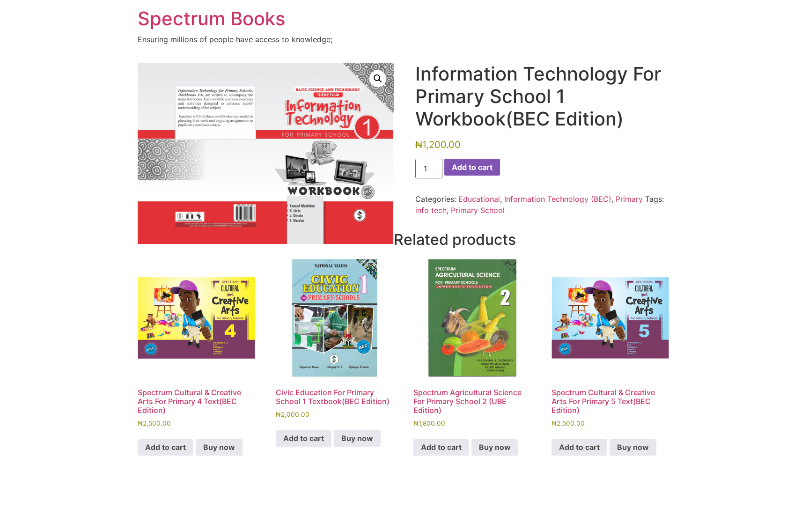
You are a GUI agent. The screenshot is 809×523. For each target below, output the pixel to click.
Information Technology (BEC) (557, 199)
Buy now (219, 447)
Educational (479, 199)
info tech (431, 210)
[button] (377, 78)
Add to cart (472, 167)
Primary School (478, 210)
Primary (629, 199)
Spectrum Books (211, 18)
